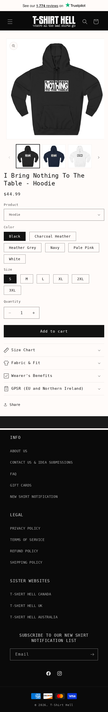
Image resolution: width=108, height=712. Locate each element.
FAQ (13, 474)
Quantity (12, 301)
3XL (12, 290)
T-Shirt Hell (61, 705)
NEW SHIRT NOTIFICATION (34, 497)
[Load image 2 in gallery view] (54, 156)
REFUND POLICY (24, 551)
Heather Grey (22, 248)
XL (61, 279)
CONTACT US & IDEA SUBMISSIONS (41, 462)
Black (14, 236)
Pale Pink (84, 248)
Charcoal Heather (53, 236)
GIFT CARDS (21, 485)
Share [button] (15, 405)
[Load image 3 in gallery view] (80, 156)
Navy (55, 248)
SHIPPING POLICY (26, 562)
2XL (80, 279)
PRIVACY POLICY (25, 528)
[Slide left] (9, 157)
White (14, 259)
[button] (10, 21)
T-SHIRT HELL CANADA (30, 594)
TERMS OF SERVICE (27, 540)
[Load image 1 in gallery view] (28, 156)
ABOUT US (18, 451)
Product (11, 205)
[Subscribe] (92, 654)
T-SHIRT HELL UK (26, 606)
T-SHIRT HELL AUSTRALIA (34, 617)
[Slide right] (98, 157)
